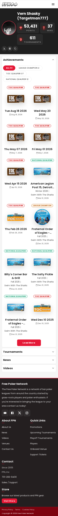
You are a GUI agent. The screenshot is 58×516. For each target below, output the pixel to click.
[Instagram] (27, 413)
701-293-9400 (9, 476)
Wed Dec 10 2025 (42, 320)
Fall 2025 (41, 236)
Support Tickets (38, 454)
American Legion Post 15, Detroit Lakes (42, 185)
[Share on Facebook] (9, 48)
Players (33, 443)
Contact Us (8, 449)
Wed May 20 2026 (42, 112)
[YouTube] (5, 413)
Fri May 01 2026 (42, 149)
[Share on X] (4, 48)
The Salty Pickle (42, 274)
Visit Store (9, 501)
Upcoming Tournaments (43, 432)
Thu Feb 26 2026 (16, 229)
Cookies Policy (28, 509)
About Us (6, 427)
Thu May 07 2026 (15, 149)
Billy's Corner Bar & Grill (15, 276)
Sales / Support (10, 482)
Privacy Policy (7, 509)
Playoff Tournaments (41, 438)
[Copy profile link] (15, 48)
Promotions (36, 427)
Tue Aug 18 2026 (16, 111)
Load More (29, 342)
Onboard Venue (38, 449)
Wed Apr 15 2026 (16, 183)
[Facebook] (12, 413)
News (4, 432)
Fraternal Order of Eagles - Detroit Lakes (42, 231)
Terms (17, 509)
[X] (19, 413)
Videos (5, 438)
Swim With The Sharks (42, 194)
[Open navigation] (53, 4)
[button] (9, 68)
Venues (6, 443)
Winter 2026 (41, 191)
